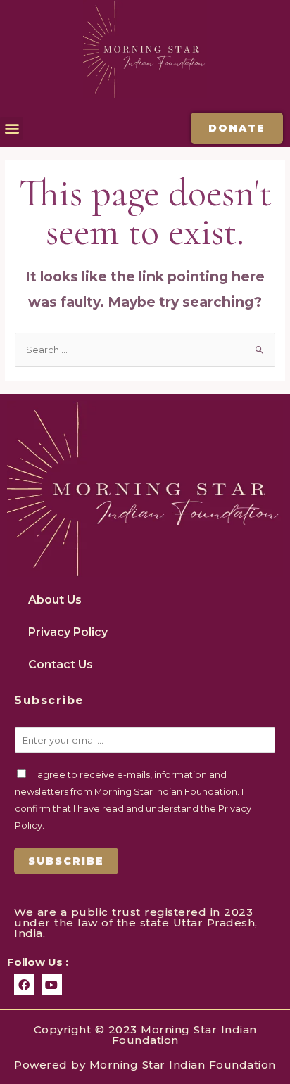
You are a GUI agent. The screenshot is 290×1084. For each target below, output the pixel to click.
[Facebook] (24, 984)
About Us (55, 599)
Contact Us (60, 664)
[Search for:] (145, 350)
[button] (11, 128)
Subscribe (66, 861)
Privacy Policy (68, 632)
